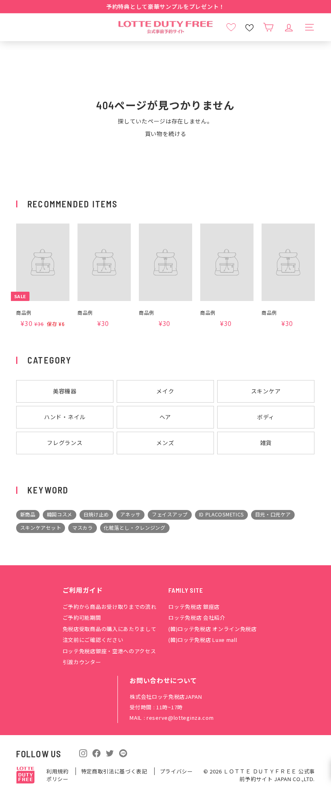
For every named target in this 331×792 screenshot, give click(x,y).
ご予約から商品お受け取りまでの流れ (110, 606)
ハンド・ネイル (65, 417)
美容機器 (65, 391)
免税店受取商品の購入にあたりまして (110, 629)
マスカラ (82, 527)
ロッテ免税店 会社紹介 (196, 617)
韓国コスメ (60, 514)
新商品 (28, 514)
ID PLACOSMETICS (221, 514)
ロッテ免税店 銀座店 (194, 606)
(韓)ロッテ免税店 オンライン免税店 (212, 629)
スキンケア (266, 391)
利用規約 (58, 771)
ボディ (265, 417)
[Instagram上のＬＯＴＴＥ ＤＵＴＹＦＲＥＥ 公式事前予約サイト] (83, 752)
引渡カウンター (82, 662)
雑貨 (266, 443)
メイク (165, 391)
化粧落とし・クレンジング (134, 527)
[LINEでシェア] (123, 753)
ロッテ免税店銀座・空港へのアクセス (109, 651)
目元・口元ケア (273, 514)
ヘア (165, 417)
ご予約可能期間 (82, 617)
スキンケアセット (40, 527)
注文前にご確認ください (93, 640)
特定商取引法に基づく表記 (115, 771)
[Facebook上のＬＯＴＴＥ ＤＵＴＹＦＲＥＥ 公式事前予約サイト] (96, 752)
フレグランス (64, 443)
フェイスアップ (170, 514)
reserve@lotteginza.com (180, 717)
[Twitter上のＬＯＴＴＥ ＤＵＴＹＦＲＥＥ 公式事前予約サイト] (110, 752)
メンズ (165, 443)
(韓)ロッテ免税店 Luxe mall (202, 640)
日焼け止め (96, 514)
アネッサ (130, 514)
